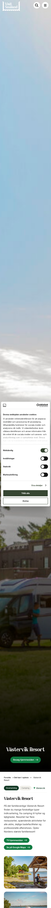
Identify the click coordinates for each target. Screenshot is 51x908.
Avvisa (25, 501)
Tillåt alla (25, 493)
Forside (7, 777)
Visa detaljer (37, 485)
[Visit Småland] (11, 7)
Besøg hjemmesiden (23, 759)
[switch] (44, 458)
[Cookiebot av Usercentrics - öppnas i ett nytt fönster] (36, 405)
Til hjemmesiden (15, 840)
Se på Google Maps (16, 847)
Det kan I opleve (21, 777)
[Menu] (45, 5)
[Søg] (36, 5)
